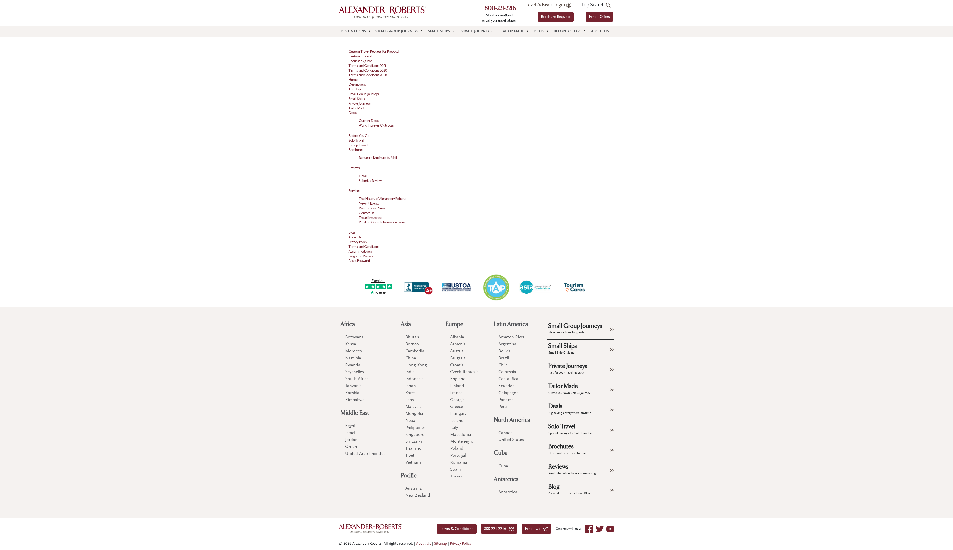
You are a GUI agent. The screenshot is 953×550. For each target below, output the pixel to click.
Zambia (352, 393)
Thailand (413, 448)
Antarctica (506, 479)
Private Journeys (475, 31)
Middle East (355, 413)
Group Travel (358, 145)
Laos (409, 400)
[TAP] (496, 287)
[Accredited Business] (417, 287)
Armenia (458, 344)
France (456, 393)
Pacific (409, 475)
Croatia (457, 365)
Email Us (534, 529)
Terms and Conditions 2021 (367, 66)
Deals (539, 31)
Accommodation (360, 251)
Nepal (410, 421)
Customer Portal (360, 56)
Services (354, 191)
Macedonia (460, 435)
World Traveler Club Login (377, 125)
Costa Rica (508, 379)
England (458, 379)
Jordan (351, 440)
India (410, 372)
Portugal (458, 455)
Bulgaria (458, 358)
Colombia (507, 372)
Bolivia (504, 351)
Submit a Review (370, 181)
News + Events (369, 203)
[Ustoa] (457, 287)
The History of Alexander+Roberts (382, 199)
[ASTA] (535, 287)
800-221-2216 (500, 9)
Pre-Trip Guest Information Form (382, 222)
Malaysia (413, 407)
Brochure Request (555, 17)
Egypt (350, 426)
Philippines (415, 428)
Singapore (414, 435)
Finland (457, 386)
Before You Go (567, 31)
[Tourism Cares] (575, 287)
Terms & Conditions (456, 529)
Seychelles (354, 372)
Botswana (354, 337)
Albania (457, 337)
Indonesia (414, 379)
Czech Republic (464, 372)
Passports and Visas (372, 208)
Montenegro (461, 442)
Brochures (356, 150)
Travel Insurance (370, 218)
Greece (456, 407)
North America (512, 420)
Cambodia (414, 351)
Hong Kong (416, 365)
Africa (348, 324)
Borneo (412, 344)
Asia (406, 324)
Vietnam (413, 462)
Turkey (456, 476)
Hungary (458, 414)
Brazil (503, 358)
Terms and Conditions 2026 (368, 75)
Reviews (354, 168)
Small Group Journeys (396, 31)
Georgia (457, 400)
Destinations (353, 31)
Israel (350, 433)
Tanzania (353, 386)
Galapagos (508, 393)
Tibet (409, 455)
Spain (455, 469)
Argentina (507, 344)
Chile (503, 365)
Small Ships (439, 31)
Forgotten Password (362, 256)
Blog (352, 232)
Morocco (353, 351)
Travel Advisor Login (545, 5)
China (410, 358)
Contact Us (366, 213)
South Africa (357, 379)
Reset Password (359, 261)
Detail (363, 176)
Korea (410, 393)
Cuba (501, 453)
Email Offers (599, 17)
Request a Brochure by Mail (378, 158)
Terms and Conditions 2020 (368, 70)
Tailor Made (512, 31)
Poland (456, 448)
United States (511, 440)
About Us (600, 31)
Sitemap (440, 544)
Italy (454, 428)
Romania (458, 462)
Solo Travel (356, 140)
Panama (506, 400)
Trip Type (356, 89)
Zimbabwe (354, 400)
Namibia (353, 358)
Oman (351, 447)
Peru (502, 407)
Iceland (457, 421)
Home (353, 80)
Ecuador (506, 386)
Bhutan (412, 337)
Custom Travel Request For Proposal (374, 51)
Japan (410, 386)
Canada (505, 433)
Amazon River (511, 337)
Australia (413, 488)
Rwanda (352, 365)
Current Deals (369, 121)
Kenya (350, 344)
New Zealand (417, 495)
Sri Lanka (414, 442)
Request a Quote (360, 61)
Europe (454, 324)
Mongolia (414, 414)
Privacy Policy (358, 242)
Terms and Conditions (364, 247)
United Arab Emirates (365, 454)
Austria (457, 351)
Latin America (511, 324)
